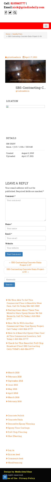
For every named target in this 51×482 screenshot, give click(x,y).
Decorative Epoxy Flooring (21, 423)
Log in (11, 450)
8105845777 (18, 3)
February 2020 (15, 376)
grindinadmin (22, 91)
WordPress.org (15, 462)
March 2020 (13, 372)
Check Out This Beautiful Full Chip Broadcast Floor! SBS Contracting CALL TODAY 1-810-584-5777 (25, 346)
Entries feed (14, 454)
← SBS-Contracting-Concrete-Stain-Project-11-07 (25, 263)
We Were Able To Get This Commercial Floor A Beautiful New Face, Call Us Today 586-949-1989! (24, 303)
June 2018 (13, 385)
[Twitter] (10, 12)
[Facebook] (5, 12)
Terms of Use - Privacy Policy (19, 478)
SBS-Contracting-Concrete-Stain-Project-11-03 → (25, 270)
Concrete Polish (16, 415)
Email (8, 234)
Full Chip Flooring (17, 432)
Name (8, 224)
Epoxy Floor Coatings (19, 427)
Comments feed (15, 458)
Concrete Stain (15, 419)
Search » (9, 284)
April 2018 (13, 393)
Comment (10, 196)
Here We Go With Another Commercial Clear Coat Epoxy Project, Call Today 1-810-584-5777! (25, 326)
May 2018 (12, 389)
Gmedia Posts (17, 34)
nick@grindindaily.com (28, 7)
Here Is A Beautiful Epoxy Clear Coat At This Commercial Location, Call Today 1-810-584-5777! (25, 336)
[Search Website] (15, 12)
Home (8, 34)
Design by (18, 471)
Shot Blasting (15, 436)
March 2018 (13, 397)
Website (9, 243)
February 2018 (15, 401)
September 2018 (15, 380)
